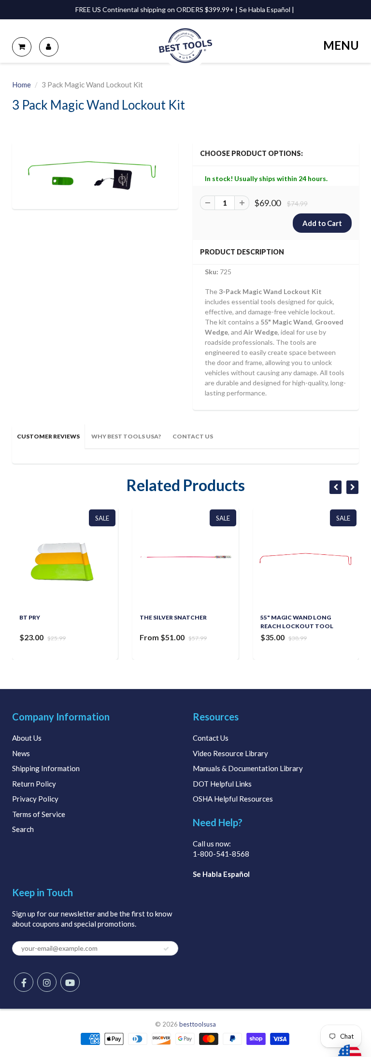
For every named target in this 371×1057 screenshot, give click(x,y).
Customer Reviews (48, 436)
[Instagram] (47, 982)
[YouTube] (70, 982)
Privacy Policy (35, 798)
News (21, 753)
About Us (27, 737)
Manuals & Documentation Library (248, 768)
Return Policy (34, 783)
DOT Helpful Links (222, 783)
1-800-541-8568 (221, 853)
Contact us (192, 436)
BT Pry (29, 617)
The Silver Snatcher (173, 617)
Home (21, 84)
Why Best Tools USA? (126, 436)
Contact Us (210, 737)
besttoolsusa (197, 1024)
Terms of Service (38, 814)
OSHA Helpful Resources (233, 798)
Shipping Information (46, 768)
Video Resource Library (230, 753)
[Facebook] (23, 982)
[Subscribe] (166, 949)
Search (23, 829)
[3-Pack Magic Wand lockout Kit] (95, 174)
